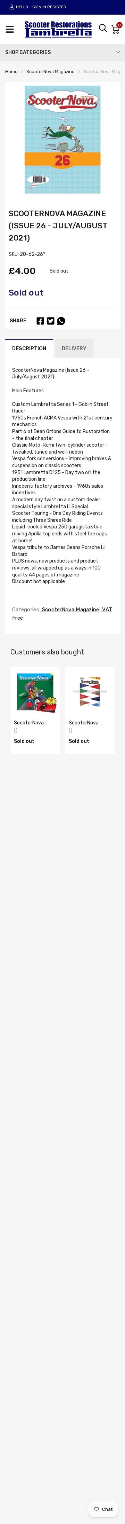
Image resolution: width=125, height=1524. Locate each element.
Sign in (39, 7)
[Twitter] (51, 321)
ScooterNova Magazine (69, 609)
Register (56, 7)
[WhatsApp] (61, 321)
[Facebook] (40, 321)
